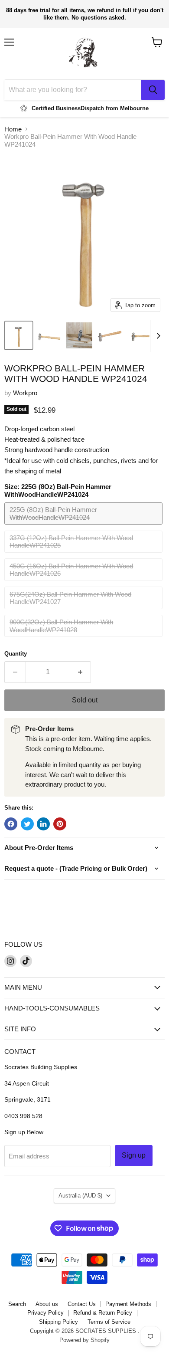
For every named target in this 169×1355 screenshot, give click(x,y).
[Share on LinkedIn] (43, 823)
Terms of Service (109, 1322)
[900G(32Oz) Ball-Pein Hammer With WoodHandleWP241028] (84, 639)
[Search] (153, 90)
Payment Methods (128, 1304)
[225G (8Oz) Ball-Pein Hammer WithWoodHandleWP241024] (84, 526)
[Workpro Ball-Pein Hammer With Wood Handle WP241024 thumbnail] (18, 335)
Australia (80, 1195)
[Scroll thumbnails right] (157, 336)
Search (17, 1304)
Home (13, 129)
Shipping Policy (58, 1322)
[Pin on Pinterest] (59, 823)
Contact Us (82, 1304)
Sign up (134, 1155)
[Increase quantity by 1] (80, 672)
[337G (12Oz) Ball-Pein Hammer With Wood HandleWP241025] (84, 554)
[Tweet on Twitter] (27, 823)
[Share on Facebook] (10, 823)
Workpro (25, 393)
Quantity (15, 653)
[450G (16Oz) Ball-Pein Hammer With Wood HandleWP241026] (84, 583)
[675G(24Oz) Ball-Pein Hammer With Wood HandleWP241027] (84, 611)
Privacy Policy (45, 1312)
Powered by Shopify (84, 1340)
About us (47, 1304)
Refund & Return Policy (102, 1312)
